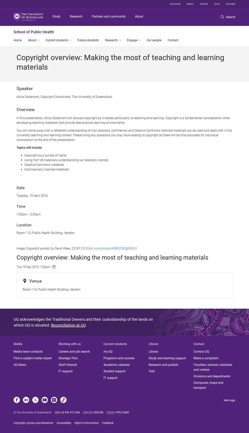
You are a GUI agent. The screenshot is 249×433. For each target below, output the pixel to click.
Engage (132, 40)
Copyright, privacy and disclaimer (33, 422)
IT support (66, 371)
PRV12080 (122, 412)
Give (216, 3)
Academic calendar (116, 365)
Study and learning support (167, 358)
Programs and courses (118, 358)
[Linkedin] (26, 400)
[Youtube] (45, 400)
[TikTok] (63, 400)
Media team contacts (28, 351)
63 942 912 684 (70, 412)
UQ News (20, 365)
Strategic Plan (68, 358)
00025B (98, 412)
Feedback (108, 422)
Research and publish (163, 365)
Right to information (87, 422)
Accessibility (64, 422)
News (190, 3)
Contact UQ (201, 351)
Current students (57, 40)
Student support (114, 371)
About (139, 16)
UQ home (175, 3)
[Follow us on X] (35, 400)
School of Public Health (34, 32)
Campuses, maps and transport (208, 385)
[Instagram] (54, 400)
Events (204, 3)
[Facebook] (17, 400)
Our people (154, 40)
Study (56, 16)
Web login (229, 400)
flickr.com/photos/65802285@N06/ (111, 248)
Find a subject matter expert (33, 358)
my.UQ (107, 351)
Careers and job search (74, 351)
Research (76, 16)
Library (153, 351)
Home (18, 40)
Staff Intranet (68, 365)
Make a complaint (206, 358)
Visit (152, 371)
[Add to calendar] (54, 266)
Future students (88, 40)
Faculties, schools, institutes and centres (213, 367)
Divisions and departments (212, 376)
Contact (230, 3)
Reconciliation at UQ (68, 325)
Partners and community (109, 16)
